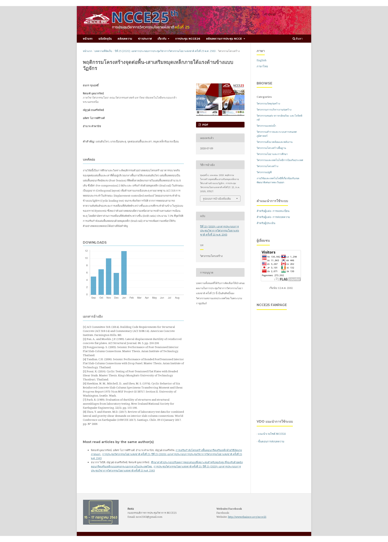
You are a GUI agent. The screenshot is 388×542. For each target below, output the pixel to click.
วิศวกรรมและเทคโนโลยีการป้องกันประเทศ (280, 160)
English (261, 60)
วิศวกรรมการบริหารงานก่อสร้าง (274, 109)
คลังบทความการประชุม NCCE (224, 38)
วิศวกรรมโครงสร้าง (267, 166)
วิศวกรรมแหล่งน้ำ (266, 125)
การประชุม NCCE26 (187, 38)
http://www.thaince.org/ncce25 (247, 517)
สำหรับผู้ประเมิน (266, 223)
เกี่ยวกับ (162, 38)
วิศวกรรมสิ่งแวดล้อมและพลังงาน (274, 142)
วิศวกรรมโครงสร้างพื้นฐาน (271, 148)
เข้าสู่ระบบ (270, 14)
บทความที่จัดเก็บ (103, 51)
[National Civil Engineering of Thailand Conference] (101, 523)
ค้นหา (299, 38)
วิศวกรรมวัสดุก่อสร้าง (268, 103)
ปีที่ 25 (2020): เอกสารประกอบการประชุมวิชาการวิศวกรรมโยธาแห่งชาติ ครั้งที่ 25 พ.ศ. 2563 (165, 51)
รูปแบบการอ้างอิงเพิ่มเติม (217, 198)
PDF (204, 124)
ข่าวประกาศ (145, 38)
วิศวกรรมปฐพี (264, 172)
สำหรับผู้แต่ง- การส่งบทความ (273, 217)
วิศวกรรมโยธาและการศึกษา (272, 154)
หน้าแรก (88, 38)
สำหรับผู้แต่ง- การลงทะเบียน (273, 211)
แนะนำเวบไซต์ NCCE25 (272, 434)
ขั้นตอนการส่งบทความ (271, 441)
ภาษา (253, 14)
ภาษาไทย (262, 66)
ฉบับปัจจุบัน (105, 38)
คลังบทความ (125, 38)
